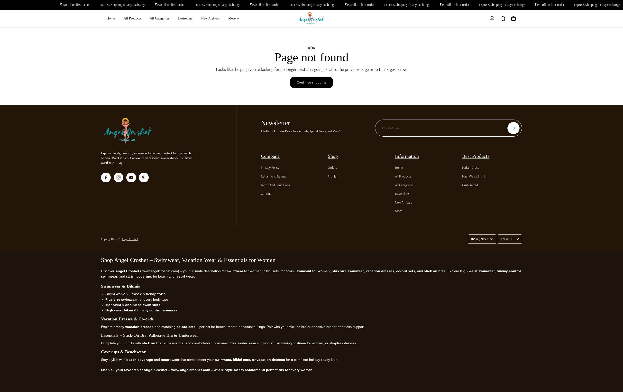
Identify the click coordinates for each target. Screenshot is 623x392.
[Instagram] (118, 177)
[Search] (503, 18)
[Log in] (492, 18)
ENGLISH (507, 239)
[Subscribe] (513, 128)
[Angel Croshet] (311, 18)
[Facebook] (106, 177)
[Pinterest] (144, 177)
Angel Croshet (130, 239)
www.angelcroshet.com (159, 271)
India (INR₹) (479, 239)
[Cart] (513, 18)
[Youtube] (131, 177)
